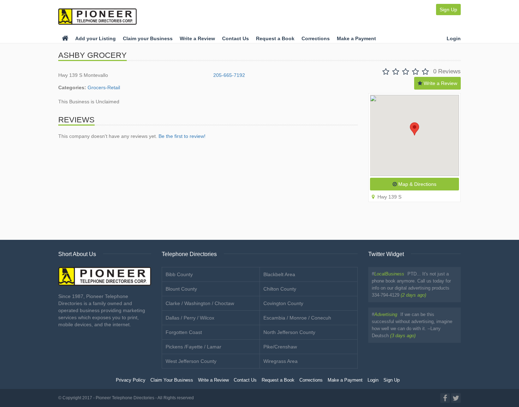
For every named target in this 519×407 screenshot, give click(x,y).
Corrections (316, 38)
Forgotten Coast (184, 332)
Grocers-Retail (104, 87)
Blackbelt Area (279, 274)
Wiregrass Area (280, 361)
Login (454, 38)
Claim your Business (148, 38)
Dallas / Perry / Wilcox (190, 318)
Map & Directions (416, 184)
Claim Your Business (171, 380)
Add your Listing (95, 38)
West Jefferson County (191, 361)
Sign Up (448, 9)
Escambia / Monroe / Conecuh (297, 318)
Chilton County (279, 289)
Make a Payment (356, 38)
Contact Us (235, 38)
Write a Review (197, 38)
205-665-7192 (229, 75)
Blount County (181, 289)
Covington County (283, 303)
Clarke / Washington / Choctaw (200, 303)
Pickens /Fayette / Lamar (193, 347)
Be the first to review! (182, 136)
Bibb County (179, 274)
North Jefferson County (289, 332)
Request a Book (275, 38)
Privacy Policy (130, 380)
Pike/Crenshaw (280, 347)
